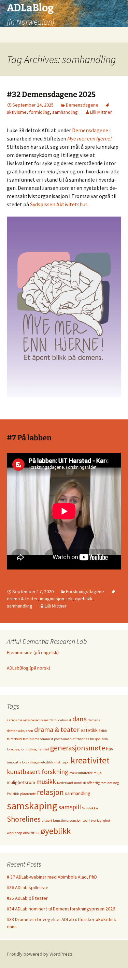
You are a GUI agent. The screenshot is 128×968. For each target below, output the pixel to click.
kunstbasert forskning (37, 772)
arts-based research (38, 720)
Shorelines (24, 819)
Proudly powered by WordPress (39, 954)
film (105, 739)
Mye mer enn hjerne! (89, 138)
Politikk (13, 794)
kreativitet (90, 760)
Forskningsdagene (85, 591)
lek (70, 599)
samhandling (65, 112)
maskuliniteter (81, 773)
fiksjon (95, 739)
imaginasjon (52, 599)
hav (109, 749)
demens (94, 720)
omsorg (113, 783)
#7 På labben (29, 437)
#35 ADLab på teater (27, 898)
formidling (39, 112)
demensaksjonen (20, 730)
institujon (62, 762)
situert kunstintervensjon (62, 820)
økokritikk (31, 833)
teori (86, 820)
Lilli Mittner (101, 112)
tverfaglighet (100, 820)
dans (79, 718)
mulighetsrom (21, 782)
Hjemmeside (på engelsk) (33, 652)
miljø (97, 773)
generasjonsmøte (77, 747)
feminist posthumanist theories (64, 739)
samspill (69, 807)
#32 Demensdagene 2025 (51, 94)
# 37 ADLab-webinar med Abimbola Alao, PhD (52, 877)
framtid (43, 749)
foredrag (13, 749)
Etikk (103, 730)
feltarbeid (14, 739)
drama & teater (57, 729)
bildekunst (62, 720)
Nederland (65, 783)
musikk (46, 781)
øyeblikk (84, 599)
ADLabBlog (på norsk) (28, 668)
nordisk (80, 783)
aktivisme (14, 720)
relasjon (50, 792)
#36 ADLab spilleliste (27, 887)
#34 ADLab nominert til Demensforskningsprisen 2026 (61, 909)
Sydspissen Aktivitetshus (59, 204)
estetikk (89, 730)
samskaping (32, 805)
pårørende (28, 794)
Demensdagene (82, 105)
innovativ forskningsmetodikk (30, 762)
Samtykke (90, 808)
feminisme (31, 739)
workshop (14, 833)
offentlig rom (96, 783)
